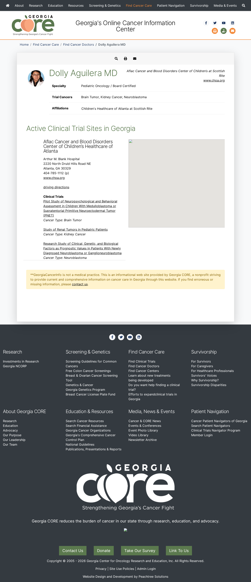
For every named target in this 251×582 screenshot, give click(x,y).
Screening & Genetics (105, 5)
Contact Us (72, 550)
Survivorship (199, 5)
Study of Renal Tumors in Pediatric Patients (75, 229)
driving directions (56, 187)
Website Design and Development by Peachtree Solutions (125, 576)
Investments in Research (21, 361)
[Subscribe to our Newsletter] (215, 30)
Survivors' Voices (204, 375)
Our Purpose (12, 435)
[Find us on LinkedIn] (232, 23)
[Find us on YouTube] (224, 23)
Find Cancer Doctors (78, 44)
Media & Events (225, 5)
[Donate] (224, 30)
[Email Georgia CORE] (232, 30)
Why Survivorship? (205, 380)
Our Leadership (14, 440)
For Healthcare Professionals (212, 371)
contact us (80, 284)
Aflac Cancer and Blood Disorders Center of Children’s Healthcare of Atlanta (78, 146)
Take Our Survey (139, 550)
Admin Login (146, 569)
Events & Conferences (144, 426)
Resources (76, 5)
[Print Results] (125, 58)
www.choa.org (214, 80)
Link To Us (179, 550)
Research (36, 5)
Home (24, 44)
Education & (78, 411)
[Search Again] (116, 58)
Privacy (100, 569)
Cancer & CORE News (144, 421)
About (19, 5)
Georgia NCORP (15, 366)
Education (55, 5)
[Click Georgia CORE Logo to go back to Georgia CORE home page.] (33, 25)
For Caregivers (202, 366)
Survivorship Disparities (208, 385)
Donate (103, 550)
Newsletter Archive (142, 440)
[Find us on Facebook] (206, 23)
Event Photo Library (143, 430)
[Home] (7, 5)
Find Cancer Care (139, 5)
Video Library (138, 435)
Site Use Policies (121, 569)
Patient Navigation (171, 5)
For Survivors (201, 361)
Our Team (10, 444)
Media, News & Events (151, 411)
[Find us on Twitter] (215, 23)
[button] (243, 5)
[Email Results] (135, 58)
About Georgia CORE (24, 411)
